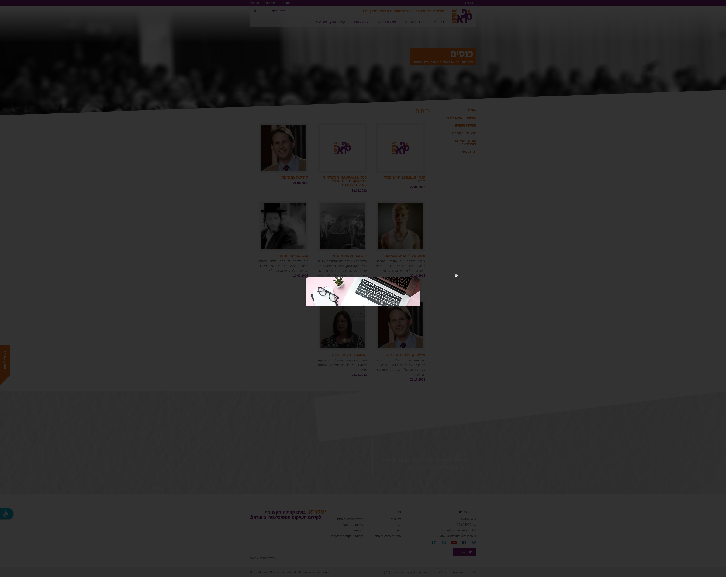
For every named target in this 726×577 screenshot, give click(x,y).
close (456, 275)
